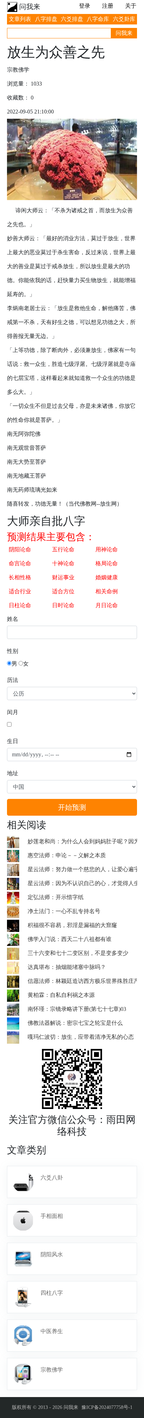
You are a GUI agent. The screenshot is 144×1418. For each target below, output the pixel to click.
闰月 (12, 712)
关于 (130, 6)
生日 (12, 741)
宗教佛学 (52, 1370)
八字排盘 (46, 19)
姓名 (12, 619)
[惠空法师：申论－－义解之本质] (17, 855)
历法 (12, 680)
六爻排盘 (72, 19)
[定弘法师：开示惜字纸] (17, 897)
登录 (84, 6)
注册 (107, 6)
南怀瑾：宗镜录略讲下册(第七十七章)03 (77, 1009)
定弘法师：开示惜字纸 (56, 897)
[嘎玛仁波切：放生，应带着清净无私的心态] (17, 1037)
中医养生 (52, 1331)
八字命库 (98, 19)
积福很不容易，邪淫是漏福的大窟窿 (72, 925)
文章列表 (20, 19)
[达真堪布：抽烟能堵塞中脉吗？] (17, 967)
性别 (12, 651)
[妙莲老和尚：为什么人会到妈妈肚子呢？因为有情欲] (17, 841)
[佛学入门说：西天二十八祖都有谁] (17, 939)
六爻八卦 (52, 1178)
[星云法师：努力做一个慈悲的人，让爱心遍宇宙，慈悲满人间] (17, 869)
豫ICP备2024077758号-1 (106, 1407)
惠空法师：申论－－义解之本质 (67, 855)
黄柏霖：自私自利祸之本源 (61, 995)
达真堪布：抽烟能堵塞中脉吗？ (67, 967)
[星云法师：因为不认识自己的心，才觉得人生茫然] (17, 883)
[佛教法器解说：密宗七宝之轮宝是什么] (17, 1023)
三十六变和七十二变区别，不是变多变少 (78, 953)
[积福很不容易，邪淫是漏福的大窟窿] (17, 925)
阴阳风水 (52, 1254)
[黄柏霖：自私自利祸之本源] (17, 995)
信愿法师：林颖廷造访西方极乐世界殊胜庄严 (83, 981)
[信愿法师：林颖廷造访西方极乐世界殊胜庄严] (17, 981)
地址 (12, 773)
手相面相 (52, 1216)
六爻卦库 (124, 19)
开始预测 (72, 807)
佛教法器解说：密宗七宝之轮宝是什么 (75, 1023)
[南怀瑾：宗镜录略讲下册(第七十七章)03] (17, 1009)
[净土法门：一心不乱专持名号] (17, 911)
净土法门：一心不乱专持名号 (64, 911)
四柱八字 (52, 1293)
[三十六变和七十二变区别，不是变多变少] (17, 953)
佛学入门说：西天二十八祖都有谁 (69, 939)
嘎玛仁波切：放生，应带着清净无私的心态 (81, 1037)
